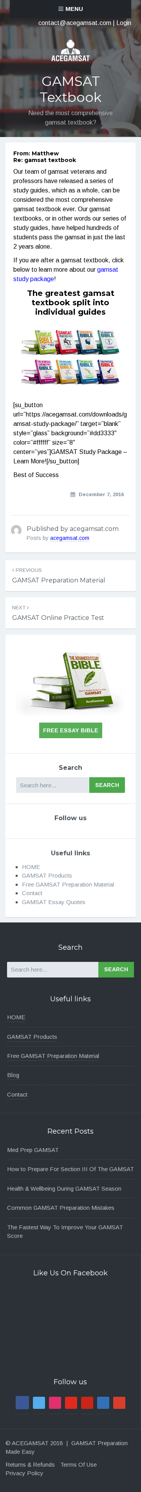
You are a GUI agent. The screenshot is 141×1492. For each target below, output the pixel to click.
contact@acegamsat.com (74, 23)
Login (123, 23)
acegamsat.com (69, 538)
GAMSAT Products (47, 875)
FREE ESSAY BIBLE (70, 730)
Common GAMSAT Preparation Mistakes (60, 1207)
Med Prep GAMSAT (33, 1150)
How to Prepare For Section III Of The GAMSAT (70, 1169)
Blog (13, 1075)
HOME (31, 867)
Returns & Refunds (30, 1464)
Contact (32, 893)
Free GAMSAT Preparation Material (68, 884)
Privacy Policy (24, 1473)
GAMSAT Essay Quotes (53, 902)
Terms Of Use (78, 1464)
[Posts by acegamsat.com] (16, 530)
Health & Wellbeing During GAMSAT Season (64, 1188)
